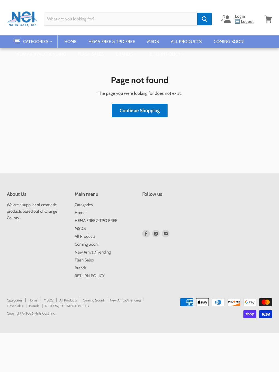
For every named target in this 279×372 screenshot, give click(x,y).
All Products (186, 41)
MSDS (153, 41)
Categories (36, 41)
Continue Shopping (140, 111)
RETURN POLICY (164, 54)
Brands (125, 54)
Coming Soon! (229, 41)
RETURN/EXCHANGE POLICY (67, 306)
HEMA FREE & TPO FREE (112, 41)
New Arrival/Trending (41, 54)
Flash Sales (91, 54)
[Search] (204, 19)
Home (70, 41)
